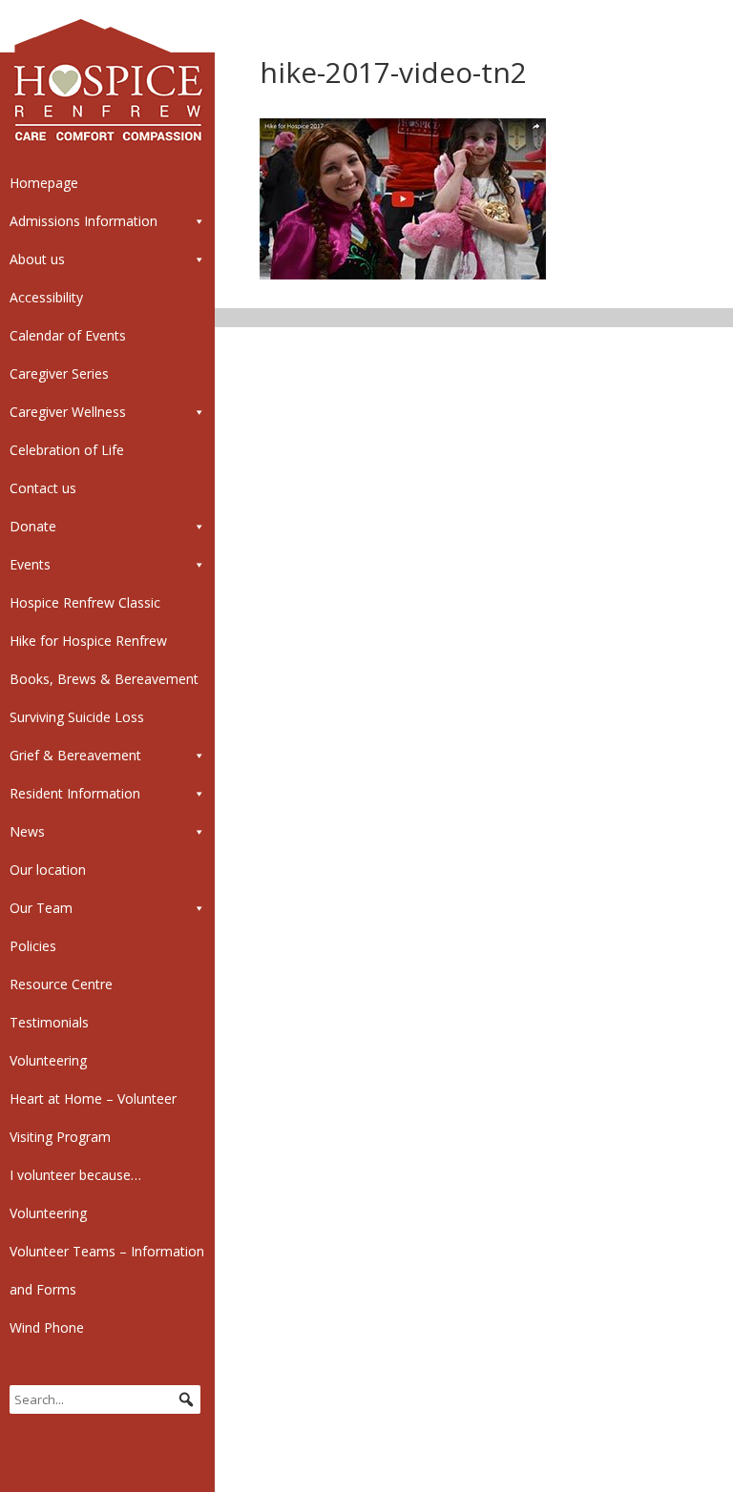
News (27, 831)
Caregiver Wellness (68, 412)
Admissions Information (83, 221)
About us (37, 259)
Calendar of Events (68, 335)
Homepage (44, 183)
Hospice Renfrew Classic (85, 602)
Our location (48, 869)
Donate (33, 526)
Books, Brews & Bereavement (104, 679)
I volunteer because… (75, 1175)
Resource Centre (61, 984)
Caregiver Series (59, 373)
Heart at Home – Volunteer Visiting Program (93, 1117)
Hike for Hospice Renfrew (88, 641)
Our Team (41, 908)
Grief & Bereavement (75, 755)
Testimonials (49, 1022)
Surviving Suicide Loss (77, 717)
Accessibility (46, 297)
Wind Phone (47, 1327)
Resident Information (75, 793)
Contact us (43, 488)
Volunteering (48, 1060)
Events (30, 564)
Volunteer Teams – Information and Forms (107, 1270)
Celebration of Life (67, 450)
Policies (33, 946)
